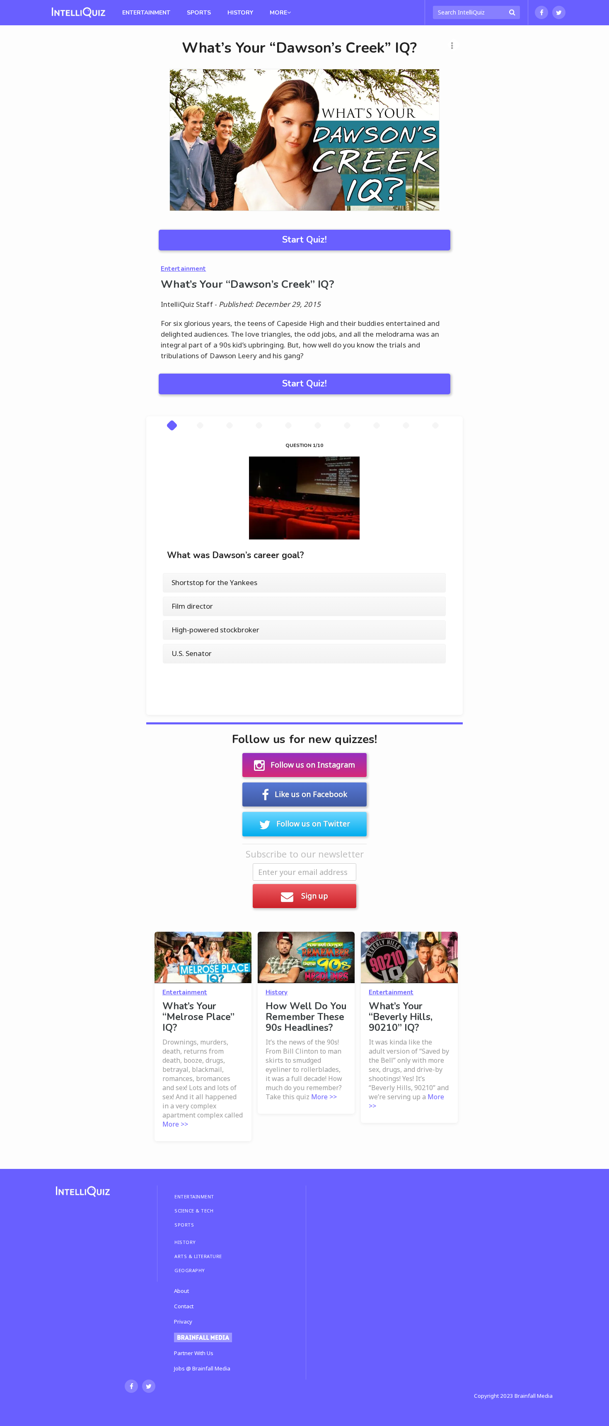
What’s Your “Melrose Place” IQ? (198, 1017)
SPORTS (184, 1225)
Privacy (183, 1321)
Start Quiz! (304, 239)
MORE (278, 13)
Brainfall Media (534, 1395)
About (181, 1291)
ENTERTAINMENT (194, 1196)
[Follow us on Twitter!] (559, 12)
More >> (175, 1124)
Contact (183, 1306)
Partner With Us (193, 1353)
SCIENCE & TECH (193, 1210)
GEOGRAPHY (189, 1270)
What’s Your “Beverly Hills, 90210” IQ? (401, 1017)
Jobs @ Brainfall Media (202, 1368)
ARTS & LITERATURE (198, 1256)
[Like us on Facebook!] (541, 12)
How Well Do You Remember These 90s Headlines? (306, 1017)
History (240, 13)
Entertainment (146, 13)
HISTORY (185, 1242)
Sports (199, 13)
